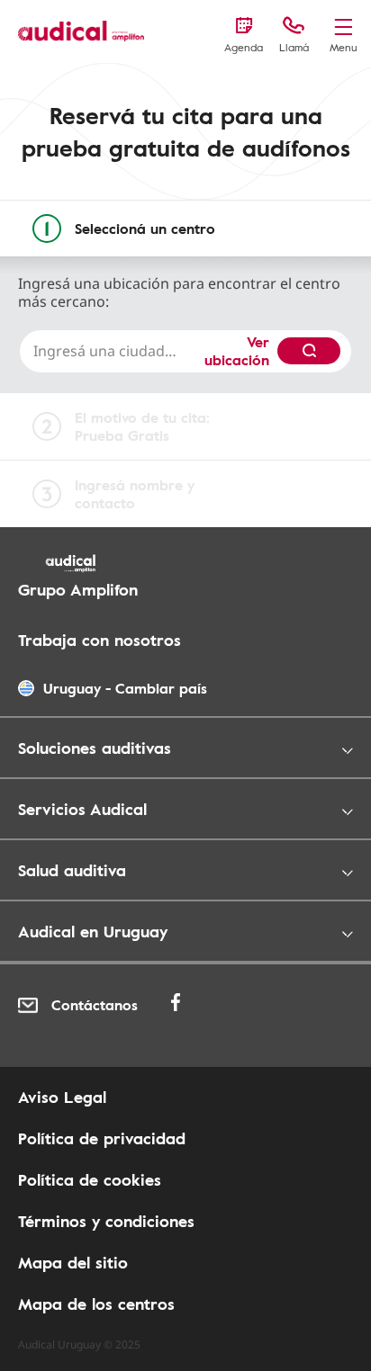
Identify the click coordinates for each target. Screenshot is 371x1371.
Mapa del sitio (73, 1262)
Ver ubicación (236, 351)
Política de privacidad (102, 1138)
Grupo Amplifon (78, 589)
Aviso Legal (62, 1096)
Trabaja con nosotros (99, 639)
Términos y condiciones (106, 1220)
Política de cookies (89, 1179)
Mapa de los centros (96, 1303)
